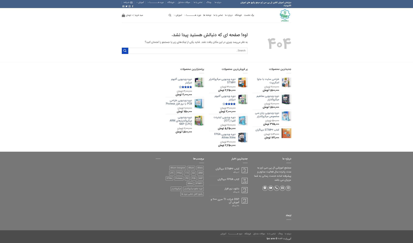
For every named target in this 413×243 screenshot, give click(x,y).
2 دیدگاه (233, 172)
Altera (200, 168)
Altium (191, 168)
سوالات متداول (184, 2)
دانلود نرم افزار (232, 188)
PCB (194, 178)
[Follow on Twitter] (126, 6)
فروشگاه (170, 2)
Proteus (178, 178)
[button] (128, 2)
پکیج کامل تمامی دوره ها (192, 194)
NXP (201, 178)
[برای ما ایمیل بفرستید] (123, 6)
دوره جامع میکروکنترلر (193, 188)
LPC (172, 173)
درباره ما (218, 2)
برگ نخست (249, 15)
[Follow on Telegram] (265, 188)
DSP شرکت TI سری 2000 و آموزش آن (225, 201)
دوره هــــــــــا (157, 2)
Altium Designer (177, 168)
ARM (200, 173)
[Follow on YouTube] (270, 188)
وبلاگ (208, 2)
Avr (193, 173)
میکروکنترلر (176, 188)
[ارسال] (125, 51)
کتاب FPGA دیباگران (228, 179)
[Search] (170, 15)
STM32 (199, 183)
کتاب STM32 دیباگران (227, 168)
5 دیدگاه (234, 192)
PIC (187, 178)
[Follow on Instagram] (130, 6)
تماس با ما (198, 2)
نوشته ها (207, 15)
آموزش (141, 2)
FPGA (179, 173)
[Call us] (276, 188)
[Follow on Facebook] (133, 6)
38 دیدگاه (233, 206)
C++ (187, 173)
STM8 (169, 178)
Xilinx (190, 183)
